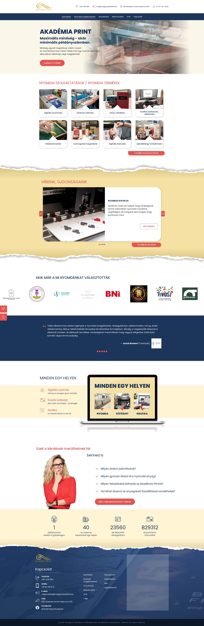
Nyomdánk (66, 16)
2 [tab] (101, 244)
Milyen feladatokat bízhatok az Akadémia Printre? (132, 487)
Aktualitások (104, 16)
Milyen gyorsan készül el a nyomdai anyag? (128, 479)
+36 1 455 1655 (47, 583)
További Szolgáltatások (146, 153)
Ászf (106, 586)
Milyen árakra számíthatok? (118, 472)
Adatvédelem (110, 582)
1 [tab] (99, 244)
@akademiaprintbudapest (52, 612)
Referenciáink (118, 16)
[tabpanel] (102, 216)
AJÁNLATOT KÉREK (52, 63)
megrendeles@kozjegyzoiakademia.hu (57, 597)
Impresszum (109, 578)
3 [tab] (102, 244)
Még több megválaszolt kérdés (115, 505)
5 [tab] (106, 354)
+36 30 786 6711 (47, 590)
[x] (74, 214)
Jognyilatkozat (110, 591)
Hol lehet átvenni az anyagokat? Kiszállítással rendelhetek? (138, 494)
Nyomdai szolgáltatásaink (84, 16)
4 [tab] (104, 244)
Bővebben (149, 221)
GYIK (129, 16)
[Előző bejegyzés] (41, 213)
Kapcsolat (138, 16)
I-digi (85, 602)
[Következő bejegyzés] (163, 213)
